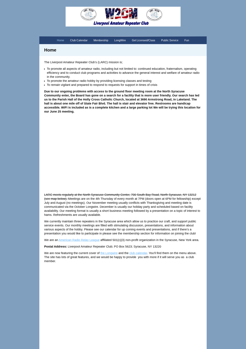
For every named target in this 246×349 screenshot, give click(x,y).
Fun (186, 40)
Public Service (169, 40)
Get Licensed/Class (143, 40)
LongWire (120, 40)
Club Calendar (79, 40)
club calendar (138, 253)
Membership (101, 40)
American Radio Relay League (79, 240)
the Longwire (109, 253)
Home (60, 40)
